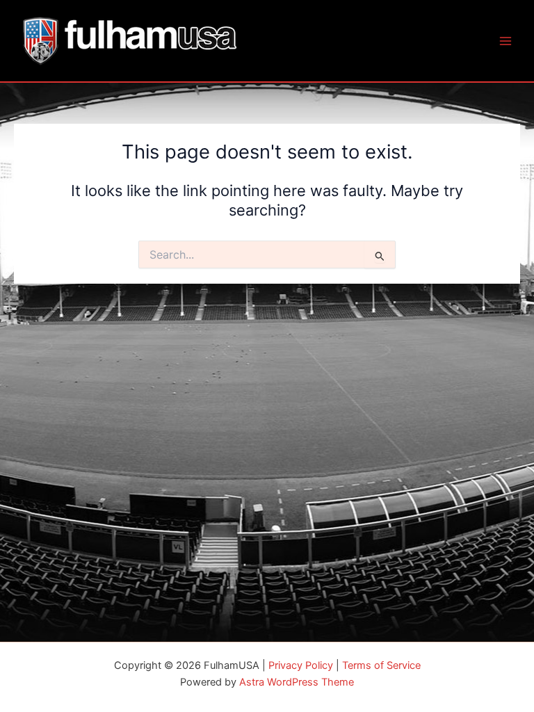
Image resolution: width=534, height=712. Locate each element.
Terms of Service (381, 665)
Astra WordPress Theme (296, 682)
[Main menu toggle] (505, 41)
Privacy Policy (300, 665)
